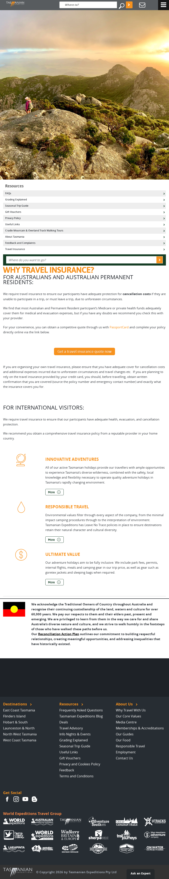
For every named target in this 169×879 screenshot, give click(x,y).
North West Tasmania (20, 734)
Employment (126, 752)
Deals (63, 722)
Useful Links (68, 752)
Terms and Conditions (76, 776)
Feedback (66, 770)
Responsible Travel (130, 746)
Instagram (16, 799)
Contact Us (124, 758)
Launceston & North (19, 728)
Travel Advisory (71, 728)
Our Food (123, 740)
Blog (34, 799)
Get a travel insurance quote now (84, 351)
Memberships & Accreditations (140, 728)
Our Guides (125, 734)
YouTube (25, 799)
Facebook (7, 799)
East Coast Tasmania (19, 710)
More (51, 492)
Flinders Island (14, 716)
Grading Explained (73, 740)
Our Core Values (128, 716)
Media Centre (126, 722)
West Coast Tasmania (19, 740)
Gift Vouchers (70, 758)
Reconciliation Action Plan (58, 634)
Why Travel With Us (131, 710)
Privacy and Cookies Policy (79, 764)
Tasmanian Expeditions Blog (81, 716)
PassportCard (119, 327)
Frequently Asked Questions (81, 710)
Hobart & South (15, 722)
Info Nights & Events (75, 734)
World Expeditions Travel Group (32, 813)
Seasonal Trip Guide (74, 746)
